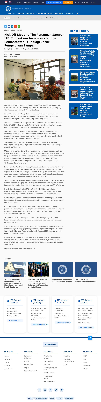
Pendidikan (30, 13)
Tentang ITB (11, 13)
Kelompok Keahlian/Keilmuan (70, 360)
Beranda (6, 30)
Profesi (26, 361)
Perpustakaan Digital (48, 377)
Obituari (52, 18)
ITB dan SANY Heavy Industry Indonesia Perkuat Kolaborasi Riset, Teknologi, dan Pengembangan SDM (87, 93)
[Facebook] (39, 390)
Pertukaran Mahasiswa (27, 357)
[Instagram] (45, 390)
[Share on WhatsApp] (19, 26)
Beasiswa (47, 364)
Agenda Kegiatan (41, 398)
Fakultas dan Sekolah (48, 357)
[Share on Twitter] (5, 26)
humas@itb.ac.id (15, 321)
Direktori (7, 365)
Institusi (36, 18)
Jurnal (65, 364)
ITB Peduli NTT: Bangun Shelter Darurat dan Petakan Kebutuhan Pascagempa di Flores (86, 110)
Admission (68, 2)
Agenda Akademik (50, 381)
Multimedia (69, 398)
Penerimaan (21, 13)
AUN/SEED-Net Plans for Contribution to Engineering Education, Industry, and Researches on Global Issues (38, 283)
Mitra (42, 2)
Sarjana (26, 368)
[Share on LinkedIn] (12, 26)
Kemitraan (86, 365)
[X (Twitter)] (50, 390)
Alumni (35, 2)
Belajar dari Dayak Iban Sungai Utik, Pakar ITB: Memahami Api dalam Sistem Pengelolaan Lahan (87, 77)
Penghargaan (58, 13)
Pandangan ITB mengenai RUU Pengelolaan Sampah (62, 280)
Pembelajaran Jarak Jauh (50, 369)
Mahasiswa (27, 2)
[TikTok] (56, 390)
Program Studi (48, 361)
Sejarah (7, 356)
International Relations (54, 2)
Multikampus (69, 13)
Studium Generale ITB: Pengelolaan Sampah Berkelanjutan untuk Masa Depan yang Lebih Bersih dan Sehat (13, 283)
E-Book (60, 398)
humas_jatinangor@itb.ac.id (39, 324)
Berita (13, 30)
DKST (85, 356)
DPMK (85, 362)
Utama (14, 18)
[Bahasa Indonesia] (6, 2)
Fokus (52, 398)
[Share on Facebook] (9, 26)
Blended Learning (49, 373)
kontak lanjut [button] (50, 344)
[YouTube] (62, 390)
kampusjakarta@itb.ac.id (87, 327)
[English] (10, 2)
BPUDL (85, 369)
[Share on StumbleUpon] (15, 26)
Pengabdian (48, 13)
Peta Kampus (9, 369)
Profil (19, 2)
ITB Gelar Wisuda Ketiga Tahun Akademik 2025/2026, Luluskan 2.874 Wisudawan (87, 40)
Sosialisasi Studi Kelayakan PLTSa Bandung (85, 280)
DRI (84, 359)
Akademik (29, 18)
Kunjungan (8, 359)
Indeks (59, 18)
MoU (46, 18)
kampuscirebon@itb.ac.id (63, 322)
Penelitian (39, 13)
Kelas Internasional (30, 371)
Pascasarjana (28, 364)
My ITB (77, 2)
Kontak (85, 2)
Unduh (7, 362)
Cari (93, 2)
